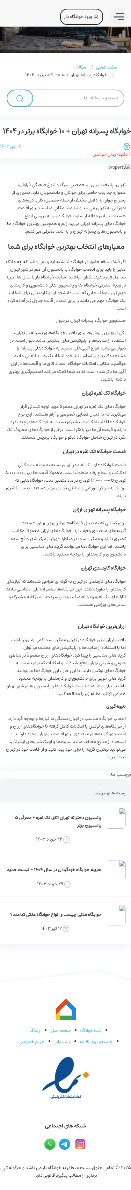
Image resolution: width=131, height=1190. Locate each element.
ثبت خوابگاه (90, 1031)
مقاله (81, 67)
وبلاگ (35, 1031)
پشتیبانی (61, 1042)
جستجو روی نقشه (95, 1042)
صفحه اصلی (106, 67)
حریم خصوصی (31, 1042)
